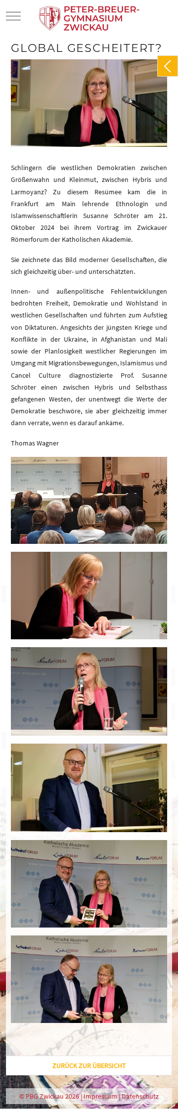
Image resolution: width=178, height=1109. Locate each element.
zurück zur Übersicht (89, 1065)
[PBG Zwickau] (90, 16)
